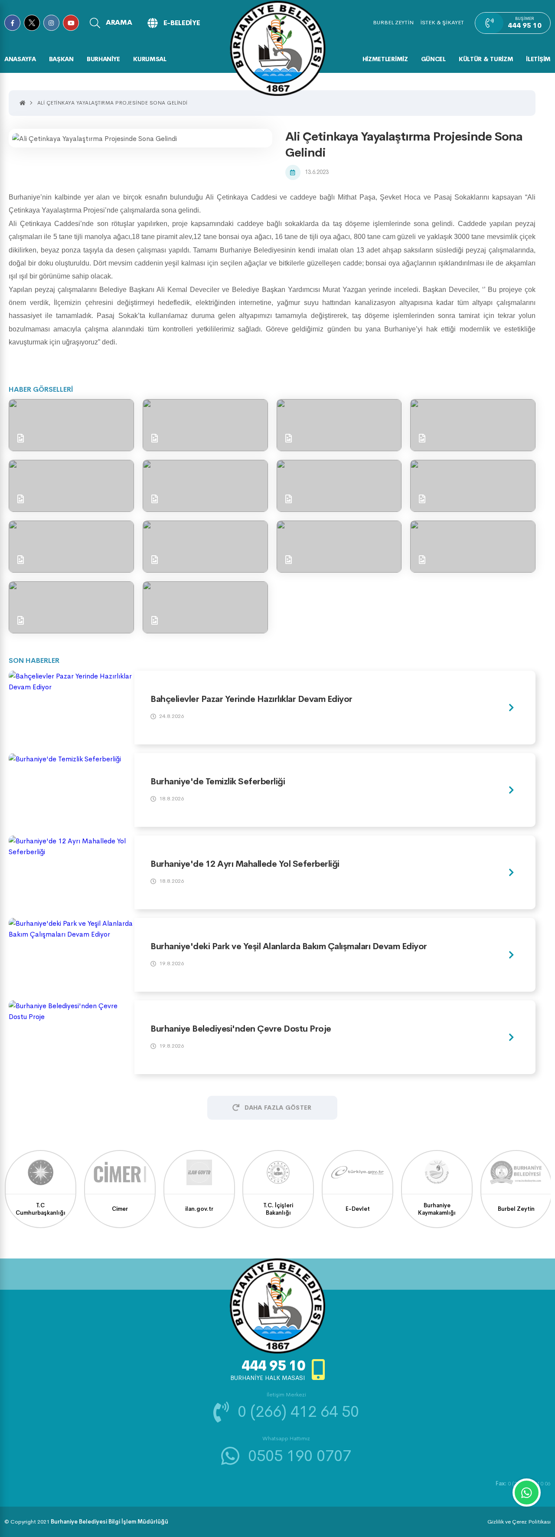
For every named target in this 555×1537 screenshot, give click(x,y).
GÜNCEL (433, 59)
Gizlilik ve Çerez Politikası (519, 1521)
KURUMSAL (149, 59)
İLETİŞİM (538, 59)
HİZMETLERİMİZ (385, 59)
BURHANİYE (103, 59)
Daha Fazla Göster (278, 1107)
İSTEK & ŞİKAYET (442, 22)
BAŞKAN (61, 59)
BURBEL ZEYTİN (393, 22)
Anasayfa (20, 59)
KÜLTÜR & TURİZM (486, 59)
